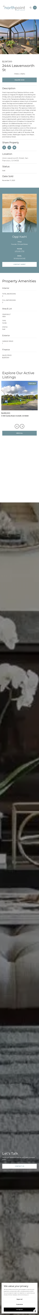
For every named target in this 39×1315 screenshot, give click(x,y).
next (22, 426)
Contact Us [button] (19, 1166)
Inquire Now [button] (19, 80)
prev (17, 426)
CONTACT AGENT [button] (19, 264)
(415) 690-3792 (19, 251)
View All (19, 433)
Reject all (19, 1299)
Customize (19, 1304)
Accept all (19, 1309)
